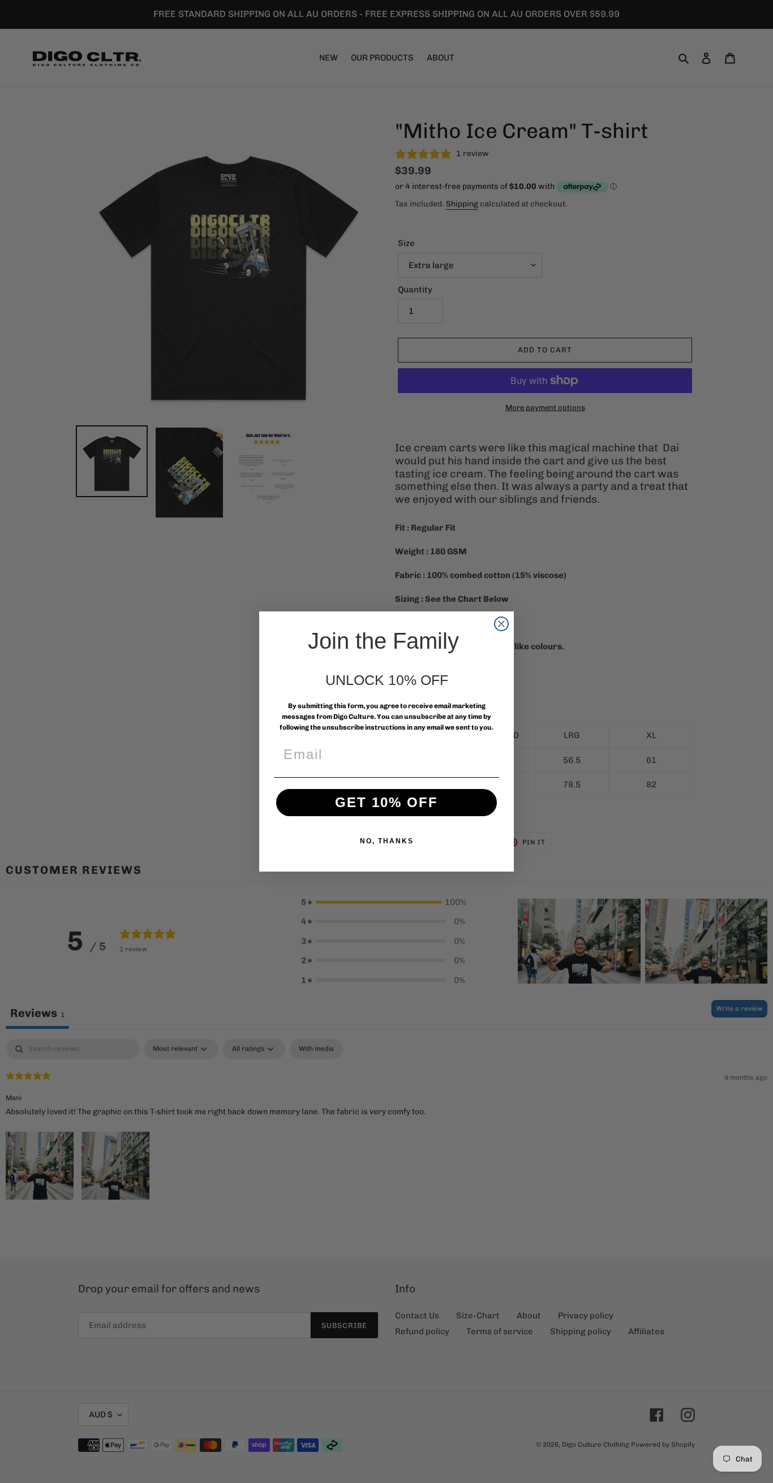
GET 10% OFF (386, 802)
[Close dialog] (501, 624)
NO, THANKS (387, 841)
